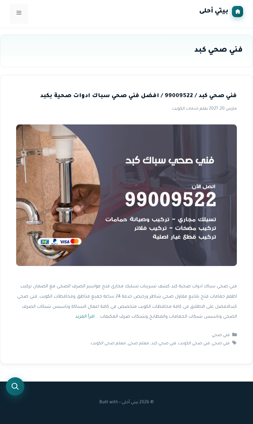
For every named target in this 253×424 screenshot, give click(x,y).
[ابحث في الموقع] (15, 386)
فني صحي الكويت (194, 343)
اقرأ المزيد (85, 316)
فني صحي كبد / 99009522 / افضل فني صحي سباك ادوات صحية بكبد (138, 96)
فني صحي (221, 335)
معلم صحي (138, 343)
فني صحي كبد (163, 343)
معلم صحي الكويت (108, 343)
